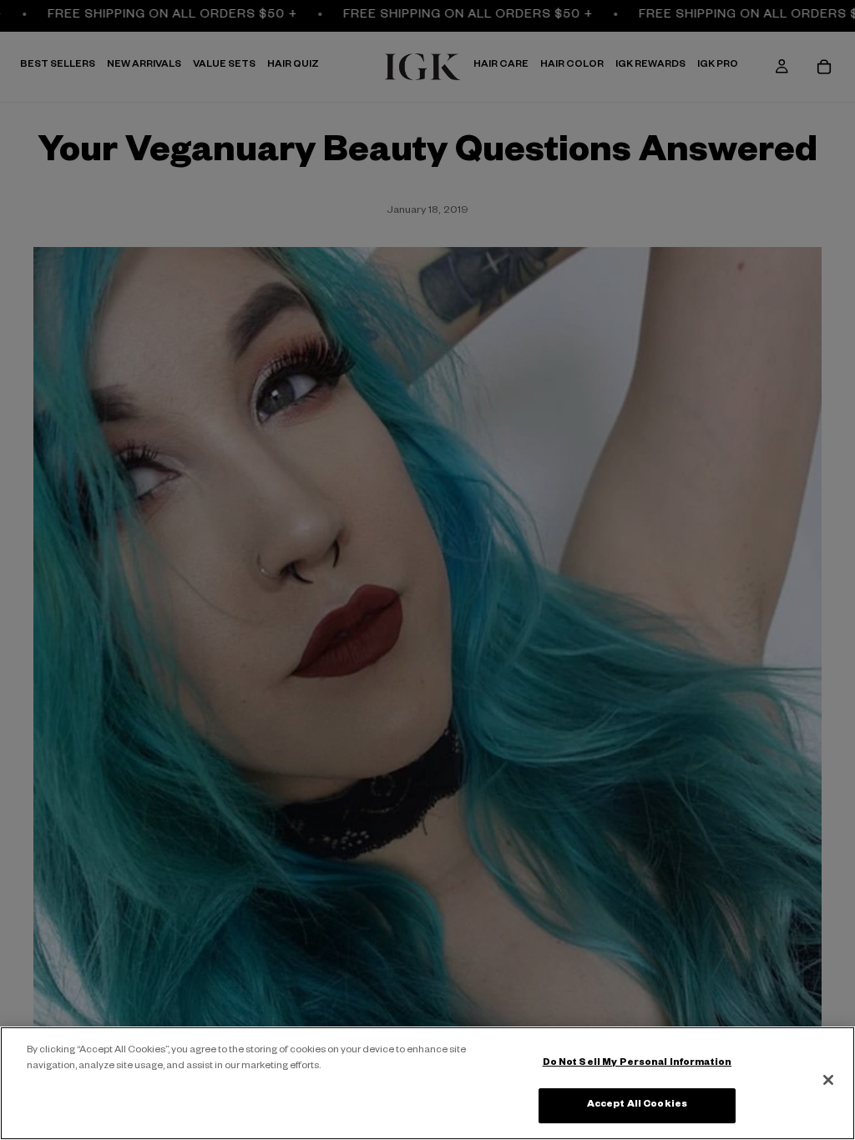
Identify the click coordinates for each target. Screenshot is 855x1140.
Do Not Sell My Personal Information (637, 1063)
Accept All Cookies (637, 1105)
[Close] (828, 1080)
